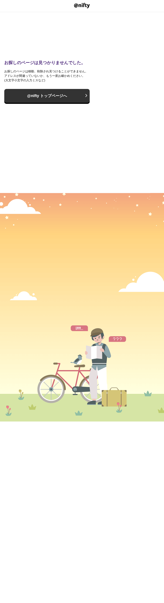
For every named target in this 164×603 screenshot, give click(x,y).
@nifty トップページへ (47, 96)
